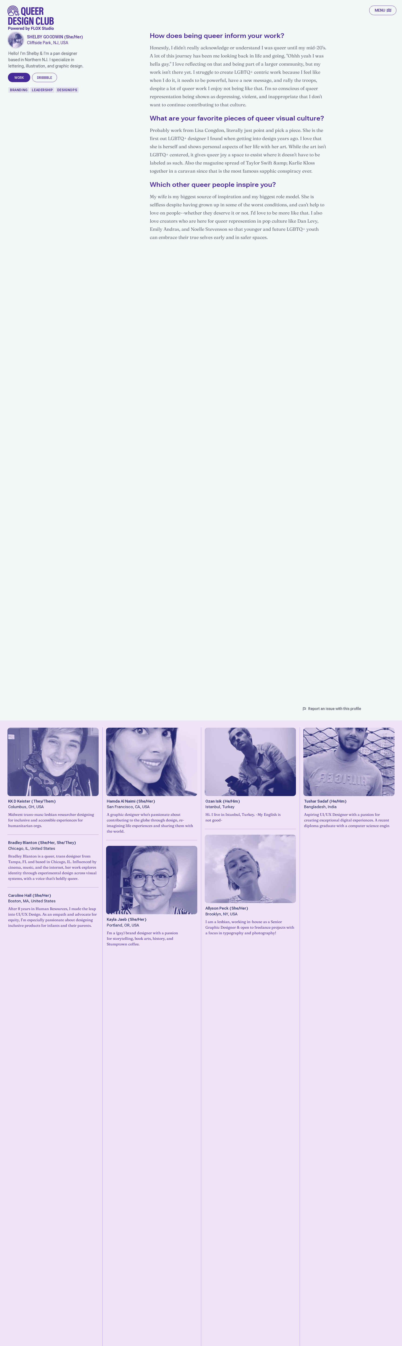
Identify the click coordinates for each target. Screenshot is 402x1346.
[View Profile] (53, 762)
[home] (30, 18)
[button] (382, 10)
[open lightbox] (15, 40)
